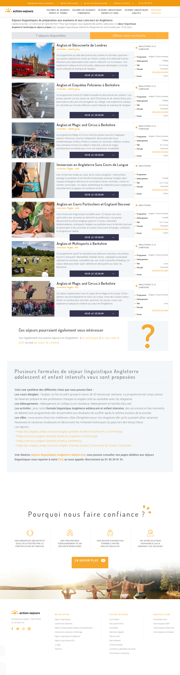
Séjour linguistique (63, 619)
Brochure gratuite (156, 11)
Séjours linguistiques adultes (136, 11)
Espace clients (121, 3)
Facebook (12, 629)
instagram (23, 629)
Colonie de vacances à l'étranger (69, 632)
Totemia (58, 649)
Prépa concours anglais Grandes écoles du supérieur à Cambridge (56, 436)
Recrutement (115, 640)
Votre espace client (161, 623)
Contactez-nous (160, 619)
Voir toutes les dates (160, 72)
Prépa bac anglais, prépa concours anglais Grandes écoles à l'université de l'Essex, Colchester (73, 445)
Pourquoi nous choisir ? (41, 3)
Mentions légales (116, 632)
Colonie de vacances (63, 623)
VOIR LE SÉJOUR (94, 75)
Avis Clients (114, 619)
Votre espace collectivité (163, 627)
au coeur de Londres (46, 342)
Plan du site (114, 636)
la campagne (90, 338)
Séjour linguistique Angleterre (67, 636)
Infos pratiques (69, 3)
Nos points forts (116, 623)
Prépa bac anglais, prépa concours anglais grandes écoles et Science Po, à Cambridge (69, 431)
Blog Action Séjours (96, 3)
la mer (105, 338)
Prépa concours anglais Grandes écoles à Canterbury (48, 441)
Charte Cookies (116, 644)
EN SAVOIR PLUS (86, 560)
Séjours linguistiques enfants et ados (110, 11)
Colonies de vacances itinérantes (83, 11)
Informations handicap (119, 653)
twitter (18, 629)
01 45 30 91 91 (18, 622)
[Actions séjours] (19, 10)
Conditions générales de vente (122, 649)
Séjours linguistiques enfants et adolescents (74, 627)
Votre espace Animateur (163, 632)
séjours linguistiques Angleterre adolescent (58, 455)
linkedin (29, 629)
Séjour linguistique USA (65, 640)
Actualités (113, 627)
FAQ (61, 459)
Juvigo (58, 644)
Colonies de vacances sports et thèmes (58, 11)
